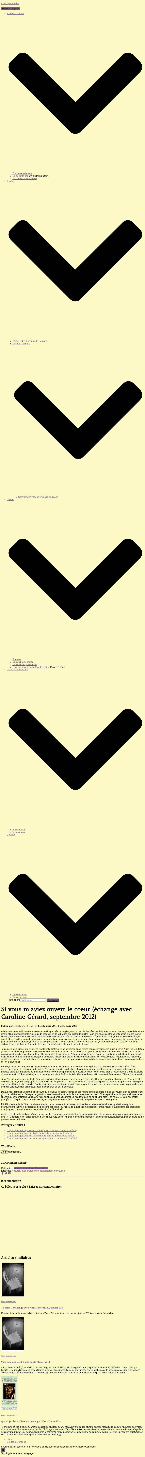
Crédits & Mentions (16, 1442)
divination (23, 1171)
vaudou (61, 1171)
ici (47, 1372)
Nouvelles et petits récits (24, 664)
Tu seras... (113, 1432)
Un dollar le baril (20, 176)
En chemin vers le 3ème (24, 178)
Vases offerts (18, 829)
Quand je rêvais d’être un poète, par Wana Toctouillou (31, 1421)
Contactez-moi (19, 997)
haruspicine (34, 1171)
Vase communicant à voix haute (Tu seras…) (25, 1361)
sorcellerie (52, 1171)
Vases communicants (24, 1168)
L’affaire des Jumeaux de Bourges (29, 341)
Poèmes (16, 659)
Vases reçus (18, 832)
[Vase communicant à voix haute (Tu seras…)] (12, 1350)
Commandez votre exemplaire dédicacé (38, 497)
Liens (9, 1439)
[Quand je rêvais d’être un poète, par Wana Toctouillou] (9, 1409)
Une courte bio (19, 994)
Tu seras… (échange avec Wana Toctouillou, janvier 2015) (32, 1307)
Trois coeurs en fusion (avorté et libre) (31, 667)
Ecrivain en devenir (22, 173)
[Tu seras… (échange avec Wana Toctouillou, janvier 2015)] (12, 1296)
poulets (43, 1171)
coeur (15, 1171)
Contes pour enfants (22, 662)
